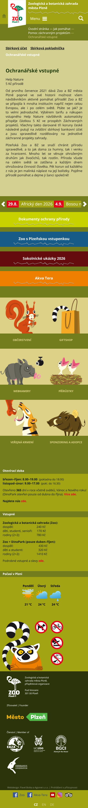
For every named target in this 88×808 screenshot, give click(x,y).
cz (36, 805)
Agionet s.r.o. (42, 787)
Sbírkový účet (16, 48)
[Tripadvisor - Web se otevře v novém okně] (69, 796)
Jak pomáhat (62, 29)
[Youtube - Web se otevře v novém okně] (52, 796)
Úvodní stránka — (40, 29)
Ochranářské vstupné (22, 55)
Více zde (70, 494)
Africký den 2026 (37, 204)
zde (23, 501)
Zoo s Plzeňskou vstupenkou (44, 238)
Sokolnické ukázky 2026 (44, 258)
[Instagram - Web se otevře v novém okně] (59, 796)
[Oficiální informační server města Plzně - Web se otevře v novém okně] (27, 717)
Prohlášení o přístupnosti (64, 787)
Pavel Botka (26, 787)
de (52, 805)
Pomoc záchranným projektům (49, 33)
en (44, 805)
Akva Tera (44, 278)
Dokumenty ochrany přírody (44, 219)
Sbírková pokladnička (47, 48)
